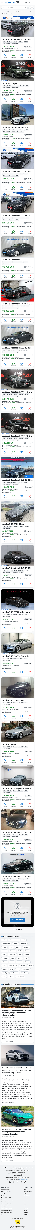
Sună (5, 57)
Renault (26, 1212)
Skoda (25, 1206)
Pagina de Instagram (6, 1208)
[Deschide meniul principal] (2, 2)
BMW (25, 1189)
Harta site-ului (5, 1202)
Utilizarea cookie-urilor (7, 1200)
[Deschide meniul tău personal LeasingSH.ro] (29, 2)
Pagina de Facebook (6, 1206)
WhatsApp (13, 57)
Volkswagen (27, 1195)
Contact (3, 1195)
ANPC (2, 1214)
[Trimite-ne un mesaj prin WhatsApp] (10, 1182)
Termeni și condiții (6, 1198)
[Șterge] (25, 8)
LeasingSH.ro (21, 1226)
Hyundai (26, 1208)
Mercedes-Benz (28, 1191)
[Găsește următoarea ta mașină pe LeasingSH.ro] (11, 2)
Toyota (25, 1198)
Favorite (30, 57)
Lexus (25, 1210)
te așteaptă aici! (23, 1179)
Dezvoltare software (6, 1212)
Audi (25, 1193)
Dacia (25, 1214)
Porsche (26, 1200)
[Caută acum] (28, 7)
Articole (3, 1193)
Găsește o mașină (6, 1191)
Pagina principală (5, 1189)
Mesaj (21, 57)
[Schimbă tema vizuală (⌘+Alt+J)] (32, 2)
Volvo (25, 1202)
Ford (25, 1204)
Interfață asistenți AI (6, 1204)
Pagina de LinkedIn (6, 1210)
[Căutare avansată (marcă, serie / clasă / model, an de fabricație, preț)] (32, 7)
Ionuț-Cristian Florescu (17, 1222)
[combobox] (15, 7)
